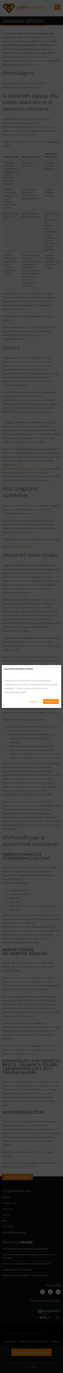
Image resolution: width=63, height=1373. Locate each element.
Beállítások (34, 701)
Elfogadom (52, 701)
